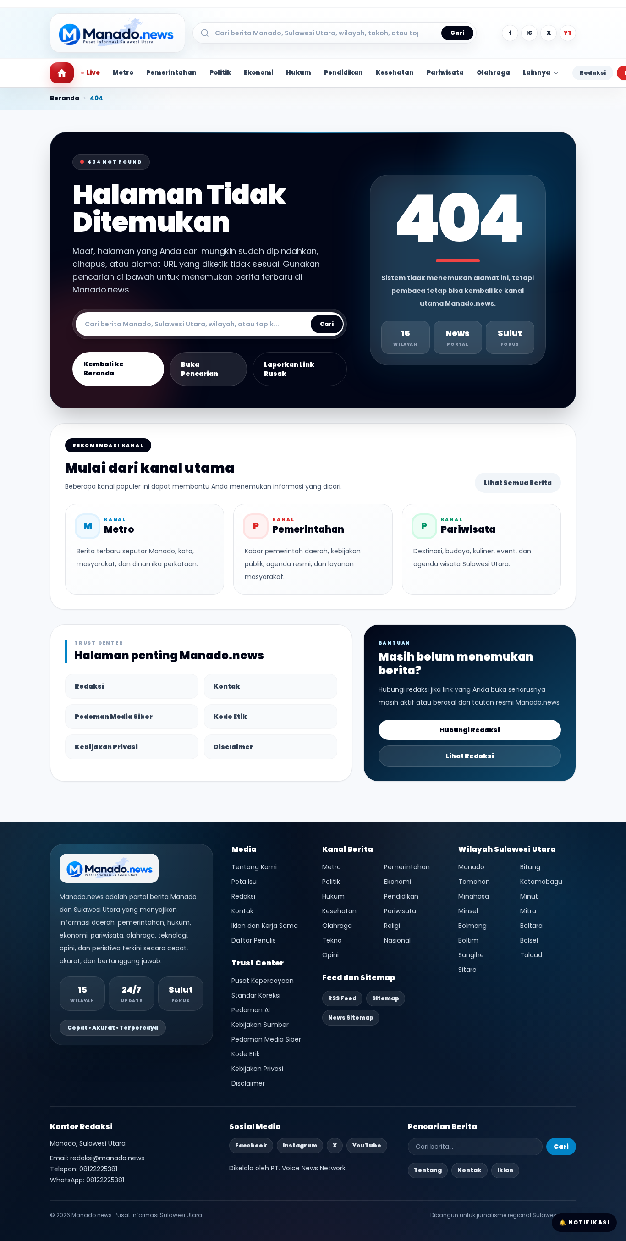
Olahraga (493, 72)
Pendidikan (343, 72)
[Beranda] (62, 72)
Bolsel (529, 940)
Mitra (528, 911)
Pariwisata (445, 72)
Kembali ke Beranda (103, 368)
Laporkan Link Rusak (289, 369)
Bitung (530, 866)
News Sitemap (350, 1017)
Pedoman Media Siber (114, 716)
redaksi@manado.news (107, 1158)
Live (93, 72)
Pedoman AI (250, 1010)
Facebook (251, 1145)
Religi (392, 925)
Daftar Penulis (253, 940)
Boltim (468, 940)
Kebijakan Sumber (260, 1024)
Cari (457, 33)
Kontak (227, 686)
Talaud (531, 955)
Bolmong (472, 925)
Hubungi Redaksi (469, 729)
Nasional (397, 940)
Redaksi (593, 73)
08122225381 (98, 1169)
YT (568, 33)
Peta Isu (244, 881)
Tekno (332, 940)
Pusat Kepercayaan (262, 980)
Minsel (468, 911)
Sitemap (385, 998)
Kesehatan (395, 72)
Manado (471, 866)
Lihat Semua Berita (518, 482)
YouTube (366, 1145)
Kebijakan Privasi (106, 746)
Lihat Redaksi (469, 756)
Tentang (428, 1170)
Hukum (298, 72)
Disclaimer (233, 746)
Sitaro (467, 969)
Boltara (531, 925)
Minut (529, 896)
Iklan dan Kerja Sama (264, 925)
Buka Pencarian (199, 369)
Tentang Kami (254, 866)
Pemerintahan (171, 72)
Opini (330, 955)
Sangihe (471, 955)
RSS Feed (342, 998)
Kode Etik (230, 716)
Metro (123, 72)
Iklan (505, 1170)
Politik (220, 72)
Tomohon (474, 881)
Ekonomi (258, 72)
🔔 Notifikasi (584, 1222)
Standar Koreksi (255, 995)
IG (529, 33)
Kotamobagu (541, 881)
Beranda (64, 98)
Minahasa (473, 896)
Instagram (300, 1145)
